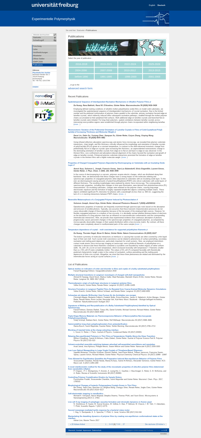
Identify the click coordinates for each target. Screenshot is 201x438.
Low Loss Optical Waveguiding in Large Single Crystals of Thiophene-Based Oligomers (105, 350)
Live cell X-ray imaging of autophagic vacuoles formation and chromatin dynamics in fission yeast (110, 402)
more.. (124, 157)
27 (124, 424)
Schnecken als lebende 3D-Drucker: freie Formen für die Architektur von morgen (102, 295)
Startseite (80, 30)
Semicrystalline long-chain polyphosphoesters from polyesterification (97, 324)
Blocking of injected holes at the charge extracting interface (93, 330)
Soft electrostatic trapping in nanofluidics (85, 394)
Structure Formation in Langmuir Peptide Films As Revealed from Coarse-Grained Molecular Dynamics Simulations (117, 289)
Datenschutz (96, 430)
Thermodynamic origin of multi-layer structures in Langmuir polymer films (100, 283)
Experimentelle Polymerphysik (53, 19)
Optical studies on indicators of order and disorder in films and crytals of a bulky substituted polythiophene (114, 269)
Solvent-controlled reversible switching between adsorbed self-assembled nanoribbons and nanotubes (111, 344)
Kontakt (79, 430)
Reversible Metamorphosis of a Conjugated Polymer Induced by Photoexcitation (102, 200)
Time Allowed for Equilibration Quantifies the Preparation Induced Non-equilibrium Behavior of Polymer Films (115, 359)
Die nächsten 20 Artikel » (155, 424)
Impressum (87, 430)
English (152, 5)
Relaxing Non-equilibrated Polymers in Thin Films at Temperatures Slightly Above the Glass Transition (111, 336)
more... (77, 124)
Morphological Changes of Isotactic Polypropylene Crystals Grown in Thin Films (102, 385)
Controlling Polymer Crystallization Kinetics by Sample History (95, 377)
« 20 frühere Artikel (77, 424)
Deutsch (162, 5)
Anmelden (163, 434)
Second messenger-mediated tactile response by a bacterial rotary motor (99, 410)
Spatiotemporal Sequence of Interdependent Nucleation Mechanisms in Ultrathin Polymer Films (108, 102)
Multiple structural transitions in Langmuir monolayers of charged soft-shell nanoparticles (106, 275)
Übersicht (71, 430)
